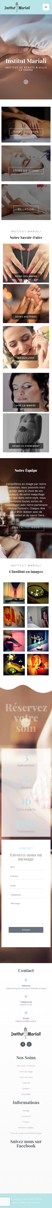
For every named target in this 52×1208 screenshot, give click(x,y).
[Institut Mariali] (17, 7)
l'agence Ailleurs (33, 1202)
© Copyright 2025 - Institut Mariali (26, 1199)
